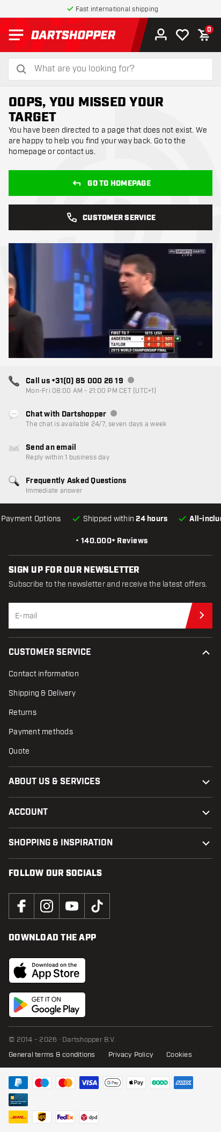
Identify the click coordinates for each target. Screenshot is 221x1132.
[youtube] (72, 906)
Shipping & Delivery (42, 693)
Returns (22, 712)
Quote (19, 751)
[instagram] (47, 906)
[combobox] (117, 69)
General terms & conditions (52, 1054)
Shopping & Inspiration (61, 843)
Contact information (44, 673)
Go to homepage (119, 183)
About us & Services (54, 781)
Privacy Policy (131, 1054)
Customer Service (50, 652)
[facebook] (21, 906)
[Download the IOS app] (47, 970)
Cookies (179, 1054)
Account (28, 812)
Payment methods (41, 731)
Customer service (119, 218)
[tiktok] (97, 906)
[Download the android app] (47, 1005)
